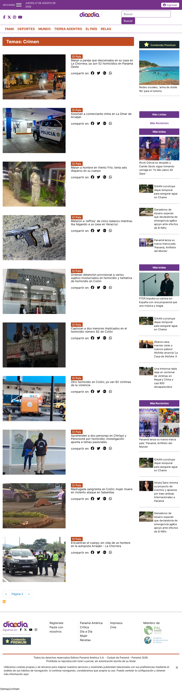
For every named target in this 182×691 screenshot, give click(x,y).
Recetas (85, 640)
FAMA (9, 29)
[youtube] (30, 629)
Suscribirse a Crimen (4, 601)
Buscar (128, 21)
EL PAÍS (91, 29)
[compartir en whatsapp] (110, 73)
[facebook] (21, 629)
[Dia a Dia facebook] (4, 17)
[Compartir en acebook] (92, 73)
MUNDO (44, 29)
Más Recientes (159, 123)
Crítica (84, 627)
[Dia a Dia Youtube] (20, 17)
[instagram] (36, 629)
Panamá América (91, 623)
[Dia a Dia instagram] (15, 17)
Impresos (116, 623)
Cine (113, 627)
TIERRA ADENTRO (68, 29)
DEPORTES (26, 29)
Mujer (83, 635)
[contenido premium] (17, 640)
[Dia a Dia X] (9, 17)
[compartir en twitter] (98, 73)
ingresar (172, 5)
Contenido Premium (163, 45)
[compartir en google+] (104, 73)
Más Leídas (159, 114)
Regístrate (56, 623)
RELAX (106, 29)
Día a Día (86, 631)
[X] (25, 629)
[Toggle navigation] (19, 5)
